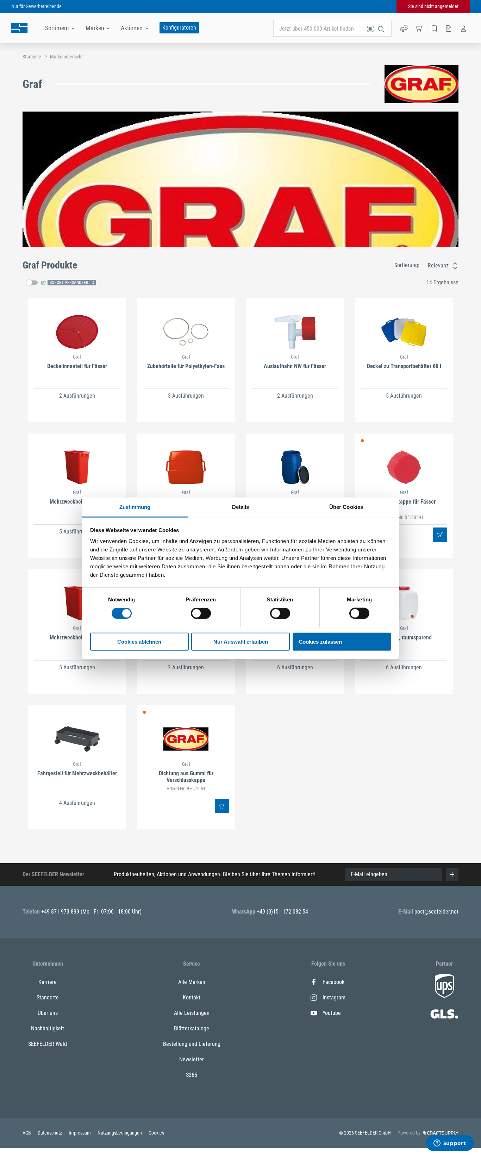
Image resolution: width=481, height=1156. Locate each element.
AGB (27, 1133)
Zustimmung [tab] (135, 507)
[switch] (201, 613)
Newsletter (191, 1059)
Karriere (47, 982)
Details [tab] (240, 507)
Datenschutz (50, 1133)
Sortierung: (406, 265)
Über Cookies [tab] (346, 507)
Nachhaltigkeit (47, 1028)
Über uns (48, 1013)
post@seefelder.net (436, 911)
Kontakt (191, 997)
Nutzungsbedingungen (120, 1133)
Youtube (332, 1013)
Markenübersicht (66, 56)
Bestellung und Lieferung (191, 1044)
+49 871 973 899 (61, 911)
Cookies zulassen (320, 641)
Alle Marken (191, 982)
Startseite (32, 56)
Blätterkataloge (191, 1028)
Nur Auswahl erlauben (240, 641)
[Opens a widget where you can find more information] (449, 1143)
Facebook (333, 982)
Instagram (334, 997)
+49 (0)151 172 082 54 (282, 911)
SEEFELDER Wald (47, 1044)
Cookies (156, 1133)
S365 (191, 1075)
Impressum (80, 1133)
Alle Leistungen (192, 1013)
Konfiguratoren (179, 27)
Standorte (48, 997)
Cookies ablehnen (139, 641)
